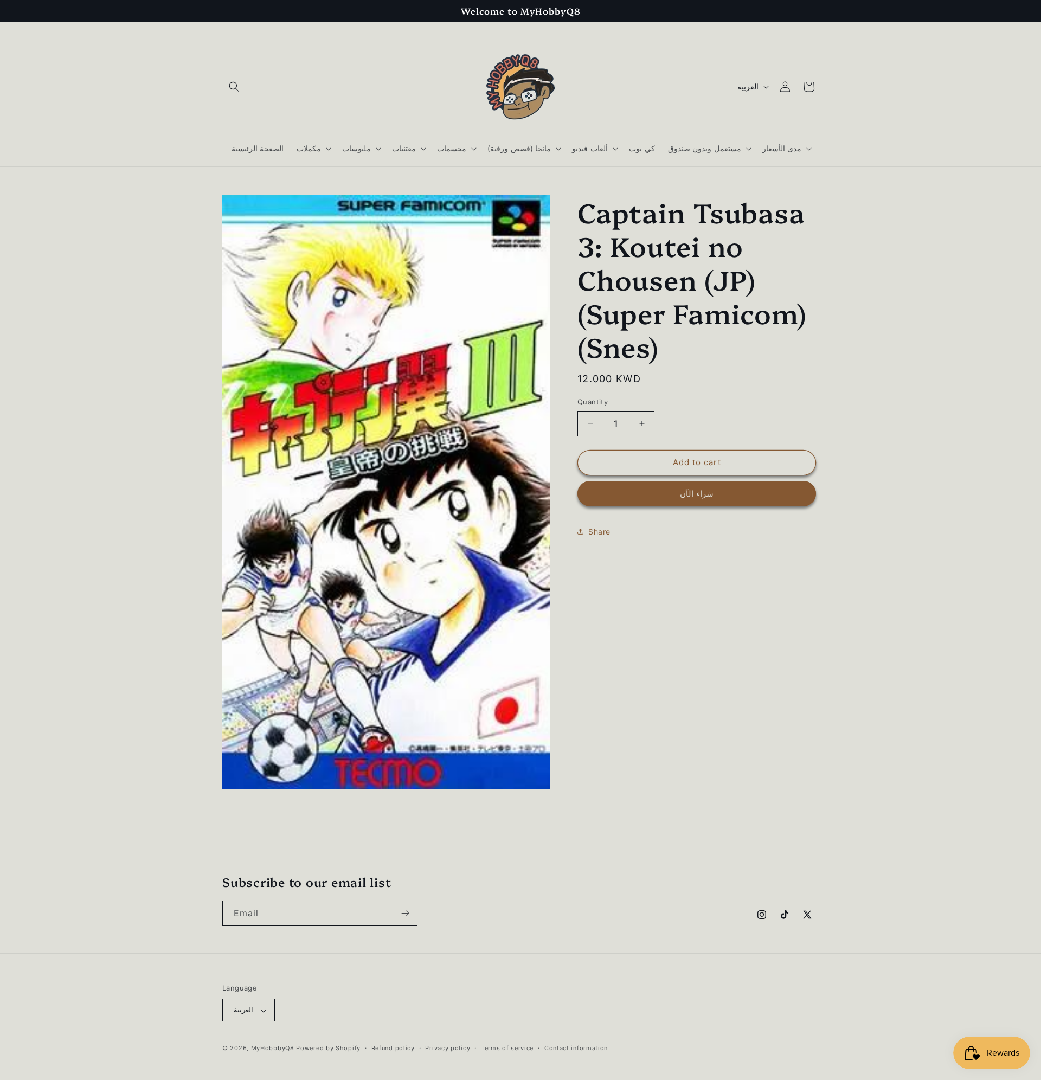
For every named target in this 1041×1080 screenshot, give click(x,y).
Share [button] (599, 531)
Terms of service (507, 1048)
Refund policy (393, 1048)
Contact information (576, 1048)
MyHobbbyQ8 (272, 1048)
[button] (234, 87)
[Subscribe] (405, 913)
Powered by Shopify (328, 1048)
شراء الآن (697, 493)
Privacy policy (447, 1048)
